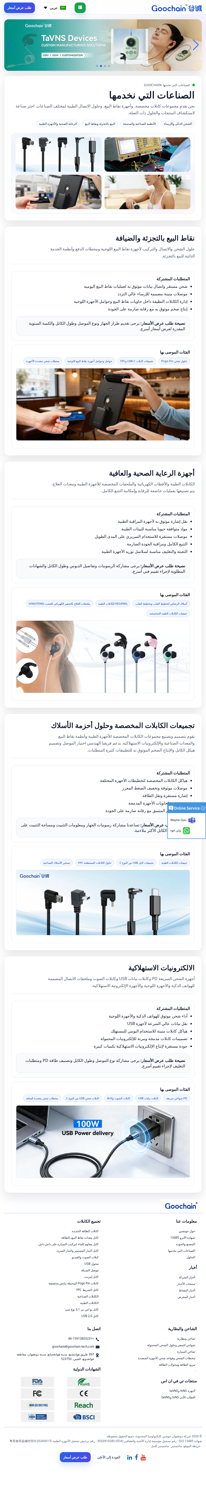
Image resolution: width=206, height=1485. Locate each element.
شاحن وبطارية (186, 1338)
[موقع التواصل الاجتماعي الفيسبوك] (136, 1457)
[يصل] (78, 1405)
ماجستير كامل (160, 1446)
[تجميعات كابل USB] (58, 154)
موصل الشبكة (89, 1270)
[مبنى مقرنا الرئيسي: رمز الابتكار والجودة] (103, 44)
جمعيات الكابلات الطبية (174, 863)
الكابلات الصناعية (87, 1296)
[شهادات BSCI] (78, 1417)
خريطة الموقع (191, 1446)
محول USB (91, 1264)
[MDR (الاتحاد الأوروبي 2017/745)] (31, 1405)
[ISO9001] (31, 1417)
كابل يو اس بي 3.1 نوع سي (81, 1309)
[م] (78, 1393)
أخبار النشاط (187, 1290)
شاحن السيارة (186, 1351)
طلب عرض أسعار (19, 7)
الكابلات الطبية (89, 1303)
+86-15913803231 (81, 1338)
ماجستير (176, 1446)
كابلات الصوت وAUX (118, 1098)
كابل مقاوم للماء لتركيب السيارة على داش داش (68, 1244)
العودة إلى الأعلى (108, 1457)
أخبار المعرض (186, 1297)
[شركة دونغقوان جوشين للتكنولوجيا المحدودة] (177, 7)
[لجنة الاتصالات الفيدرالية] (31, 1393)
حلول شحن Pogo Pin (174, 361)
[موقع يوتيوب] (143, 1457)
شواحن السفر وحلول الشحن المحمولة (171, 1345)
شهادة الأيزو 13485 (182, 1237)
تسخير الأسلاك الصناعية (56, 863)
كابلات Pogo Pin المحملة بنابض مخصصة (73, 1283)
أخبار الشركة (187, 1277)
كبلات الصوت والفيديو (85, 1257)
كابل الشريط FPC (87, 1290)
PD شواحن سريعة (176, 1098)
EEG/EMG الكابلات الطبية (112, 603)
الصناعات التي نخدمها (181, 1250)
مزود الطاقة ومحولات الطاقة (177, 1364)
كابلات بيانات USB (148, 1098)
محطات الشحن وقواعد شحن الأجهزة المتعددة (166, 1358)
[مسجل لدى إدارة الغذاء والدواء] (31, 1382)
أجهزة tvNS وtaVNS (182, 1391)
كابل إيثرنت (91, 1277)
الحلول (190, 1257)
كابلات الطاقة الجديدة (85, 1231)
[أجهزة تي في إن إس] (147, 191)
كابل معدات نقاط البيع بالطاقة (79, 1237)
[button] (109, 66)
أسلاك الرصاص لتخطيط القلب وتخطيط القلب (161, 603)
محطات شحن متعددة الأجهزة (42, 361)
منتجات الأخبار (186, 1284)
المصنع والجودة (185, 1244)
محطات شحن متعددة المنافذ (42, 1098)
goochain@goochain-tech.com (73, 1346)
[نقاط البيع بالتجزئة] (58, 191)
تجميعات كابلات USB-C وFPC (136, 361)
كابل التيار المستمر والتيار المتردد (77, 1250)
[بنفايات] (78, 1382)
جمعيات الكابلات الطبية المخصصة (168, 613)
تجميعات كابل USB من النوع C (136, 863)
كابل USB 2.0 (89, 1316)
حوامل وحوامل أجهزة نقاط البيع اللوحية (89, 361)
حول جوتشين (187, 1231)
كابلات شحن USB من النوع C (82, 1098)
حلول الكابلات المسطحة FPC (95, 863)
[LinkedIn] (130, 1457)
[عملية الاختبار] (147, 154)
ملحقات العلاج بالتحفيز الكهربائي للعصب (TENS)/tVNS (59, 603)
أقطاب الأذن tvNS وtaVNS (178, 1397)
